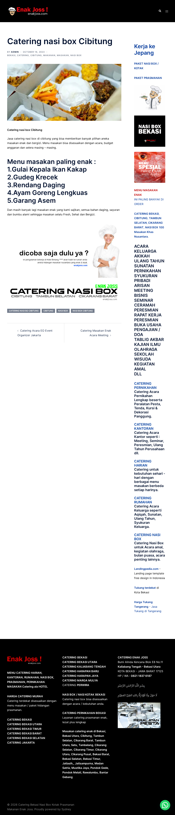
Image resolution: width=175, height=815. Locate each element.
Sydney (66, 809)
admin (15, 52)
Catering (23, 55)
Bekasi (11, 55)
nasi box (63, 310)
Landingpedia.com (146, 568)
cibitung (48, 310)
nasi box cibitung (83, 310)
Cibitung (36, 55)
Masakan (63, 55)
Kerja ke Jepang (144, 49)
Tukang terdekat (145, 587)
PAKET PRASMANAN (148, 78)
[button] (165, 805)
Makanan (49, 55)
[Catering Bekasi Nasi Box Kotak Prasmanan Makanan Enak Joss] (28, 10)
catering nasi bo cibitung (24, 310)
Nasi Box (76, 55)
